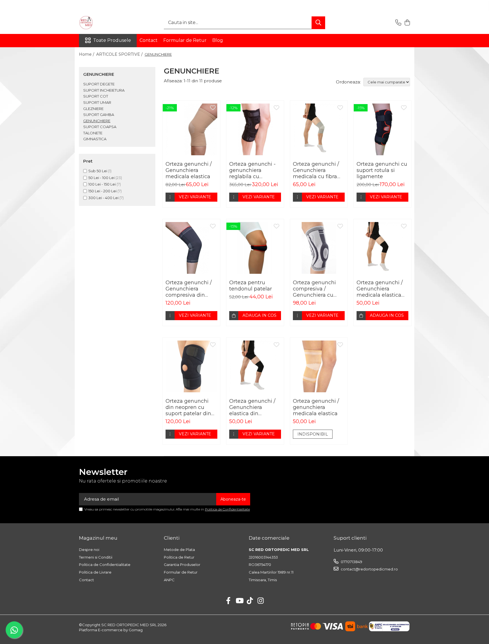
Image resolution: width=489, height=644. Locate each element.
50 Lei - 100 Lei (101, 177)
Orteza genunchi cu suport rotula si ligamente (382, 170)
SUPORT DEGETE (99, 84)
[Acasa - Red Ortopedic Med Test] (107, 23)
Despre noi (89, 549)
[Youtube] (239, 601)
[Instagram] (261, 601)
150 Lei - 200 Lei (102, 191)
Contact (149, 40)
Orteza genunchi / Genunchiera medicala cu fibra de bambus (316, 170)
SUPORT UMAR (97, 102)
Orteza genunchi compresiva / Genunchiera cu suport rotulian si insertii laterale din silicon (316, 288)
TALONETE (92, 133)
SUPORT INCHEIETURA (104, 90)
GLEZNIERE (93, 108)
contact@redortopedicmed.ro (369, 569)
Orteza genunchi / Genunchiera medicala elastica (189, 170)
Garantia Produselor (182, 564)
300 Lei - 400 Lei (103, 197)
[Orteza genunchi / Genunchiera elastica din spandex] (255, 366)
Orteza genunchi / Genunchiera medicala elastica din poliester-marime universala (381, 288)
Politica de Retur (179, 557)
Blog (217, 40)
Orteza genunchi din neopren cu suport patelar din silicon (188, 407)
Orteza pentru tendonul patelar (250, 285)
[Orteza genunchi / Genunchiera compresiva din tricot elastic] (191, 248)
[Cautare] (318, 22)
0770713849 (351, 561)
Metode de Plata (179, 549)
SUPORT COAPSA (99, 126)
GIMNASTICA (94, 139)
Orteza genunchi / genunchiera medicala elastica (316, 407)
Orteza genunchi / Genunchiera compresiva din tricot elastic (189, 288)
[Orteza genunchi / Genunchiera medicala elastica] (191, 129)
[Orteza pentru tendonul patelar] (255, 248)
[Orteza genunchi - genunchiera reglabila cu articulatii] (255, 129)
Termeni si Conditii (95, 557)
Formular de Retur (185, 40)
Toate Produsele (112, 40)
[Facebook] (228, 601)
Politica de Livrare (95, 572)
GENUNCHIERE (96, 121)
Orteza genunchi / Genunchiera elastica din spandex (252, 407)
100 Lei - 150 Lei (102, 184)
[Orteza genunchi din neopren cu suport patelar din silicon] (191, 366)
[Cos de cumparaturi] (407, 23)
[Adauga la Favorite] (212, 108)
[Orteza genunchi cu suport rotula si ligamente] (382, 129)
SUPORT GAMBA (98, 114)
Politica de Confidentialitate (227, 509)
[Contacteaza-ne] (398, 23)
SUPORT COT (95, 96)
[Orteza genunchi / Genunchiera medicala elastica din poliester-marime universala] (382, 248)
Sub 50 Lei (97, 171)
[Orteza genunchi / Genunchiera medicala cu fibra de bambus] (319, 129)
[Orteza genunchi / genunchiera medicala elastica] (319, 366)
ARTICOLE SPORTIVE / (120, 54)
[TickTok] (250, 601)
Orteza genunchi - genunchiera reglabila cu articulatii (252, 170)
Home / (87, 54)
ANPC (169, 580)
